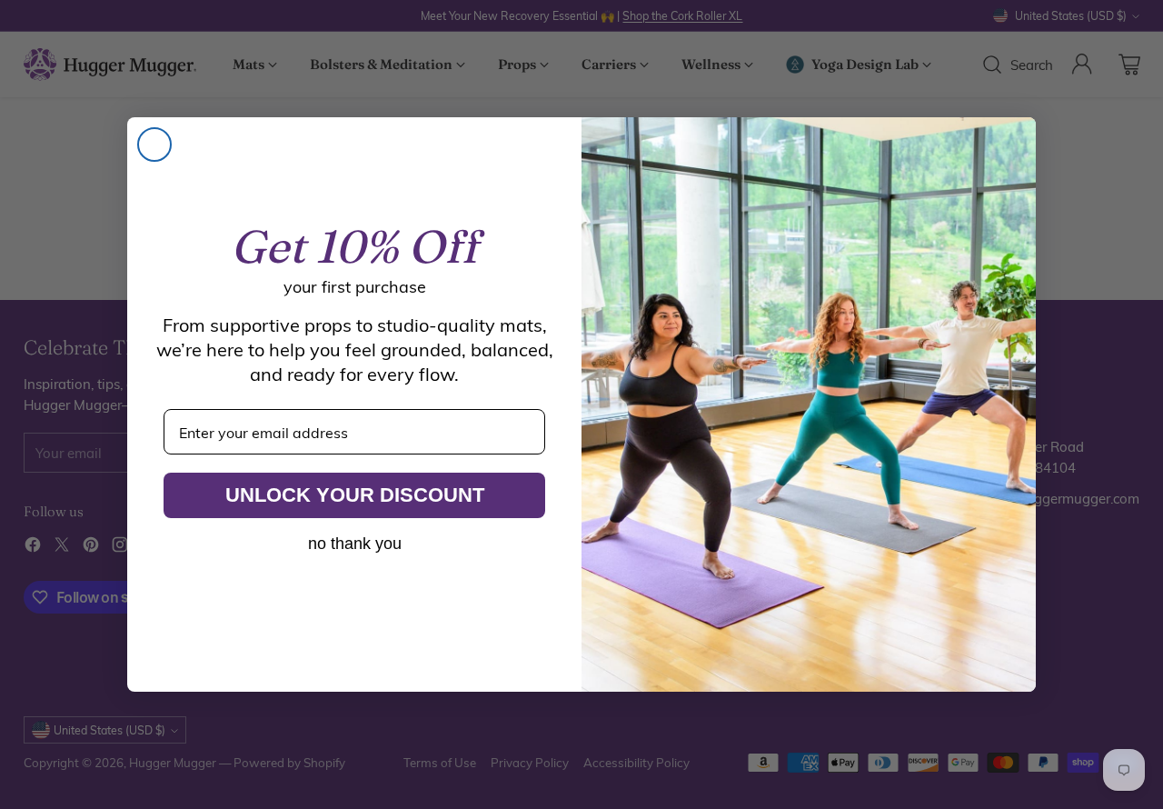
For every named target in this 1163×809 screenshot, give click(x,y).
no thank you (355, 543)
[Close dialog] (154, 144)
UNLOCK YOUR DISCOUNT (354, 495)
